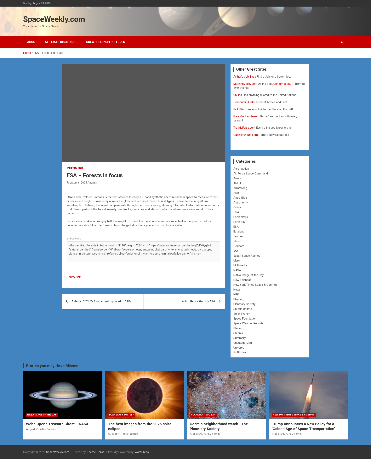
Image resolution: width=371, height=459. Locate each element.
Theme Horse (95, 452)
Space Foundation (244, 318)
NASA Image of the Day (248, 275)
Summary (239, 338)
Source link (74, 277)
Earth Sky (239, 222)
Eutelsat (238, 231)
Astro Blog (240, 197)
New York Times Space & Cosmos (255, 284)
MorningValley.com (245, 83)
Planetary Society (244, 304)
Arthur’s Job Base (245, 76)
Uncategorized (242, 342)
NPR (236, 294)
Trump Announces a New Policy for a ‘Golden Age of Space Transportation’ (303, 426)
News (237, 289)
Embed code (74, 238)
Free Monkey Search (246, 116)
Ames (237, 178)
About (32, 42)
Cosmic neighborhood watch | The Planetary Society (219, 426)
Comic (237, 207)
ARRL (236, 193)
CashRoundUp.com (245, 135)
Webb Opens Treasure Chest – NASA (57, 424)
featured (238, 236)
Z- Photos (240, 352)
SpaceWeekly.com (54, 19)
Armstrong (240, 188)
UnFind (238, 95)
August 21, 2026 (36, 429)
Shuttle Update (242, 309)
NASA (237, 270)
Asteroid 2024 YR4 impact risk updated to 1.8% (101, 301)
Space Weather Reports (248, 323)
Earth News (240, 217)
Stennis (238, 333)
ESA (236, 226)
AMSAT (238, 183)
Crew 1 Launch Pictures (105, 42)
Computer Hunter (244, 102)
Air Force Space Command (250, 173)
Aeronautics (241, 168)
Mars (236, 260)
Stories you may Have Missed (52, 365)
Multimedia (75, 168)
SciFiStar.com (242, 109)
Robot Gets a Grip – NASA (198, 301)
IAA (235, 251)
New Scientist (242, 280)
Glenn (237, 241)
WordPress (142, 452)
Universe (238, 347)
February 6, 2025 (77, 182)
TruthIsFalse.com (244, 127)
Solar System (241, 313)
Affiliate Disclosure (61, 42)
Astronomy (240, 202)
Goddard (238, 246)
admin (93, 182)
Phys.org (238, 299)
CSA (236, 212)
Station (238, 328)
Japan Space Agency (246, 255)
